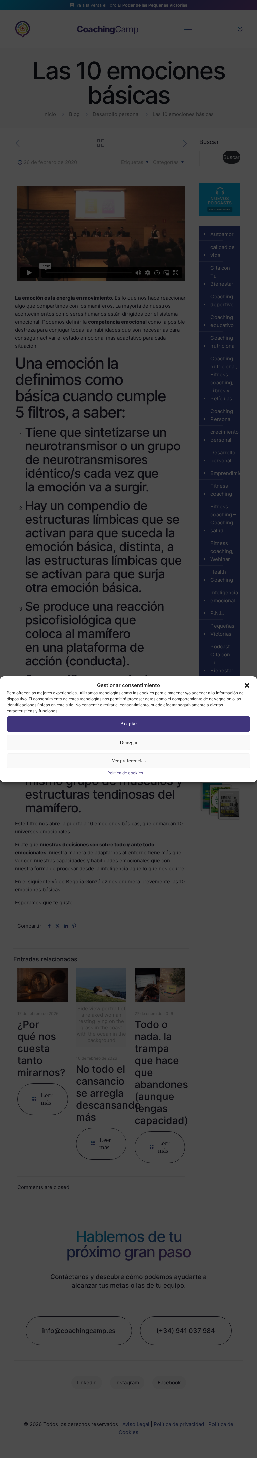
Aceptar (128, 723)
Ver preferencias (129, 760)
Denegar (129, 742)
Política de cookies (125, 772)
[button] (247, 685)
